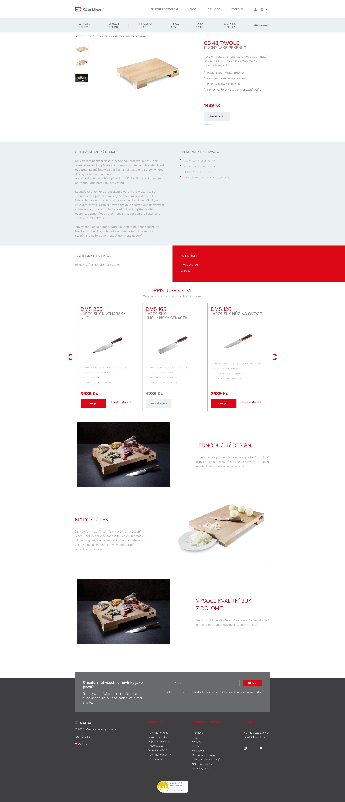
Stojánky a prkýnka (114, 36)
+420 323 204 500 (259, 732)
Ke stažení (198, 750)
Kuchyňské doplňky (230, 25)
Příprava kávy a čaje (145, 25)
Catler (78, 36)
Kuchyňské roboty (83, 25)
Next (274, 357)
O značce (214, 9)
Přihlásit (252, 683)
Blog (192, 9)
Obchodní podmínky (203, 755)
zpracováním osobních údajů (245, 692)
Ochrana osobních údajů (206, 759)
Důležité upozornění (164, 9)
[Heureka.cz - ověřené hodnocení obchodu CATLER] (172, 786)
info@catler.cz (259, 737)
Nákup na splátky (202, 764)
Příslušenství (261, 25)
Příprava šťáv (174, 25)
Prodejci (237, 9)
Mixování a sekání (114, 25)
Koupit (93, 403)
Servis (195, 746)
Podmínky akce (200, 768)
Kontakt (196, 741)
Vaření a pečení (200, 25)
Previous (70, 357)
